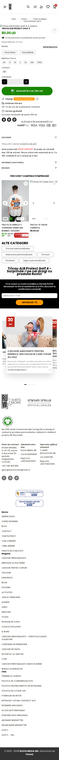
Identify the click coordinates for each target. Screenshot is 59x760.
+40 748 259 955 (10, 466)
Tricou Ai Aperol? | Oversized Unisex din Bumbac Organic (12, 227)
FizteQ (29, 754)
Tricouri (23, 19)
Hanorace (7, 577)
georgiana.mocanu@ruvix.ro (16, 469)
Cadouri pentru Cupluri (14, 567)
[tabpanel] (29, 150)
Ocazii (5, 617)
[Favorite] (48, 6)
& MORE (5, 631)
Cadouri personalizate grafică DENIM (22, 664)
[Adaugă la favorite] (54, 30)
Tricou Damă (9, 52)
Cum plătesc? (9, 536)
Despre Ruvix (8, 516)
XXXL (40, 62)
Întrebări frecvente (12, 705)
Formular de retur (11, 695)
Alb (4, 71)
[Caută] (28, 6)
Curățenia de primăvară (14, 644)
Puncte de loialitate (12, 550)
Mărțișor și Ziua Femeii (13, 563)
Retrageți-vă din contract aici (19, 700)
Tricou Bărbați (27, 52)
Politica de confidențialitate (17, 681)
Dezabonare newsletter (14, 725)
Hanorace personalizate (18, 254)
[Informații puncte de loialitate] (37, 99)
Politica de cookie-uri (14, 690)
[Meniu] (5, 6)
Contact (7, 531)
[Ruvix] (14, 7)
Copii (4, 659)
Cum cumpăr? (9, 541)
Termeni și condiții (11, 676)
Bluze (4, 582)
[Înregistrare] (41, 6)
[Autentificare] (34, 6)
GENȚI (4, 607)
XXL (32, 62)
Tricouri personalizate (17, 248)
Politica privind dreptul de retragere (21, 685)
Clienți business (10, 521)
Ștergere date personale (15, 715)
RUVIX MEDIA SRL (29, 751)
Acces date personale (13, 710)
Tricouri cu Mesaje (39, 19)
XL (25, 62)
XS (4, 62)
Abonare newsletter (12, 720)
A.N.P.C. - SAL (8, 735)
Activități (7, 592)
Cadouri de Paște (11, 649)
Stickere (10, 260)
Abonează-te (29, 302)
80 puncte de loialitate (24, 99)
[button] (24, 235)
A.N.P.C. (5, 730)
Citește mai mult (17, 369)
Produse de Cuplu (11, 621)
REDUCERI (6, 612)
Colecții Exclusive (11, 626)
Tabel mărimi (8, 546)
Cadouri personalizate (14, 558)
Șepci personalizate (34, 260)
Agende (5, 602)
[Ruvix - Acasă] (11, 401)
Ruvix (14, 19)
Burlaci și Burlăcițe (12, 668)
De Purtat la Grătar (12, 654)
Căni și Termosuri (11, 597)
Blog (4, 526)
